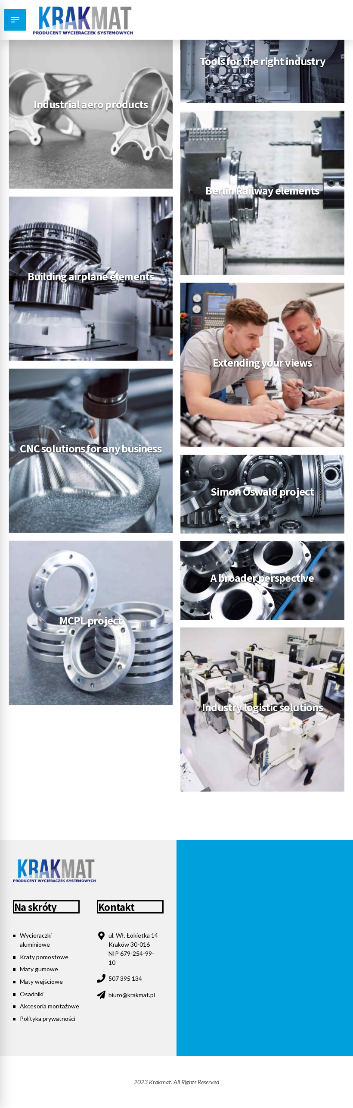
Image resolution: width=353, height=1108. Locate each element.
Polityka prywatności (47, 1018)
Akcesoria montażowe (49, 1006)
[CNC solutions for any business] (91, 450)
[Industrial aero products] (91, 106)
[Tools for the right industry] (262, 65)
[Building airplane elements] (91, 278)
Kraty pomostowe (44, 956)
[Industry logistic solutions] (262, 709)
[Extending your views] (262, 364)
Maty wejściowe (41, 981)
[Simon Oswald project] (262, 496)
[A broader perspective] (262, 582)
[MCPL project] (91, 622)
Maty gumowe (39, 969)
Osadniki (31, 994)
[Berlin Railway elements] (262, 192)
